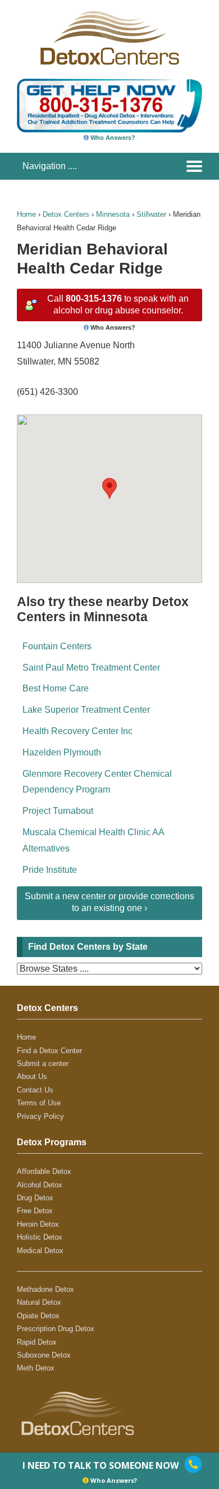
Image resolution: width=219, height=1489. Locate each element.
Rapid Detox (37, 1342)
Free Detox (35, 1210)
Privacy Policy (40, 1116)
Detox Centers (66, 214)
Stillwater (151, 214)
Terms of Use (39, 1103)
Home (26, 214)
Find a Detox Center (49, 1050)
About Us (32, 1076)
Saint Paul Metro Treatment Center (91, 667)
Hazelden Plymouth (61, 752)
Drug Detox (35, 1198)
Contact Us (35, 1090)
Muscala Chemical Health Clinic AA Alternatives (93, 840)
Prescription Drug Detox (55, 1328)
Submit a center (43, 1063)
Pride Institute (49, 870)
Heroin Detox (38, 1224)
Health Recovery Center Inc (77, 731)
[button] (109, 488)
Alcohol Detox (39, 1185)
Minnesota (113, 214)
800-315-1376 (94, 298)
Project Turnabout (57, 811)
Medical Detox (40, 1250)
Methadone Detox (45, 1289)
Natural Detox (39, 1302)
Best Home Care (55, 688)
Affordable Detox (44, 1171)
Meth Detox (35, 1368)
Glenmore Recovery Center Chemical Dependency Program (97, 782)
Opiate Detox (38, 1316)
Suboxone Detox (44, 1355)
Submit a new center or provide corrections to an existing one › (109, 902)
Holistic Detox (39, 1237)
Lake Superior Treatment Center (86, 709)
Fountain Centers (57, 646)
